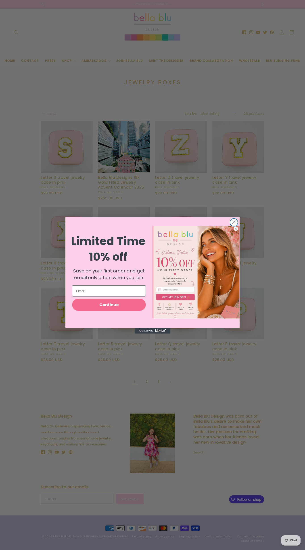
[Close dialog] (234, 222)
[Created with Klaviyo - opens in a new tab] (152, 331)
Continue (109, 304)
